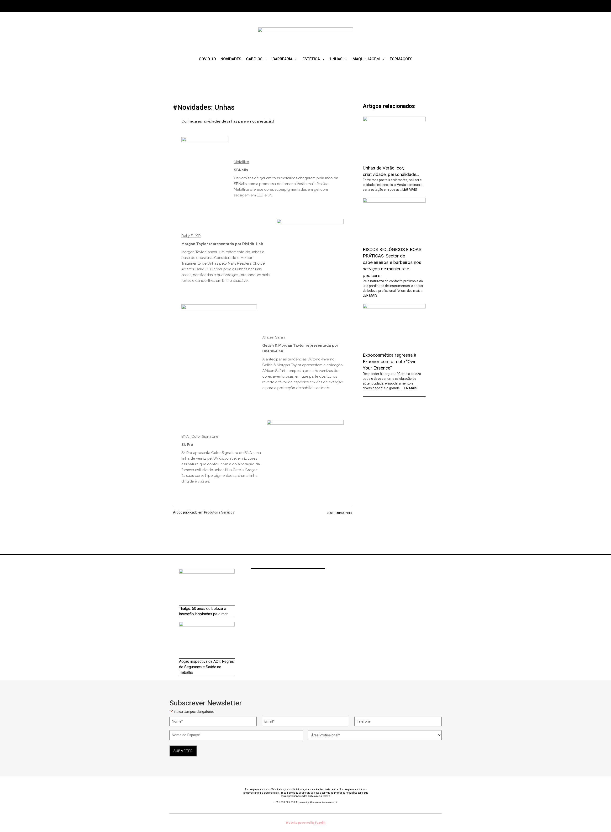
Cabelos (254, 59)
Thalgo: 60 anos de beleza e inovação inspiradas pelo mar (203, 611)
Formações (401, 59)
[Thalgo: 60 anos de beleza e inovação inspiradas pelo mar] (207, 587)
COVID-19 (207, 59)
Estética (311, 59)
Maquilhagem (366, 59)
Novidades (231, 59)
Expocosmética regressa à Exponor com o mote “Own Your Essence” (389, 361)
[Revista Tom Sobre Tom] (305, 35)
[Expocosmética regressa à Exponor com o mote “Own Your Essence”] (394, 326)
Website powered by (305, 822)
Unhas (336, 59)
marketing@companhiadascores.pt (318, 802)
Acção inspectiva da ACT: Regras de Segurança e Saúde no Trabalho (206, 667)
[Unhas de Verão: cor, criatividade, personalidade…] (394, 139)
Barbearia (282, 59)
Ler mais (409, 189)
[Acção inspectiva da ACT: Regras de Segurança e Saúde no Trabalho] (207, 640)
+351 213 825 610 (285, 802)
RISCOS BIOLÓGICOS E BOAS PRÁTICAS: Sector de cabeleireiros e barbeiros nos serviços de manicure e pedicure (392, 262)
